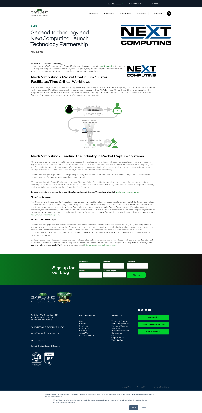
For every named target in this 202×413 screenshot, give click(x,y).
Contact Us (153, 317)
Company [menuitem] (157, 13)
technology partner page (127, 192)
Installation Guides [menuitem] (120, 323)
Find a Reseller (153, 332)
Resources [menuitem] (125, 13)
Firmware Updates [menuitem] (119, 326)
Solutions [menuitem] (109, 13)
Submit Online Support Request (45, 346)
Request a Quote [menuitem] (87, 335)
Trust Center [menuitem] (117, 340)
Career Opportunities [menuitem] (117, 336)
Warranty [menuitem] (115, 328)
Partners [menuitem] (141, 13)
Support (155, 3)
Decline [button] (143, 408)
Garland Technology (53, 63)
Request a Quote (135, 3)
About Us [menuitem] (83, 333)
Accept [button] (133, 408)
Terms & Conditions (161, 387)
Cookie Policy (142, 387)
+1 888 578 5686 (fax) (41, 319)
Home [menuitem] (82, 321)
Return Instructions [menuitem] (120, 330)
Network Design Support (153, 324)
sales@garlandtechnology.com (45, 333)
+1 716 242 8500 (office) (42, 317)
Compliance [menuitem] (116, 333)
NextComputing (107, 66)
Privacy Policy (126, 387)
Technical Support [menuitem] (119, 321)
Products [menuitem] (93, 13)
